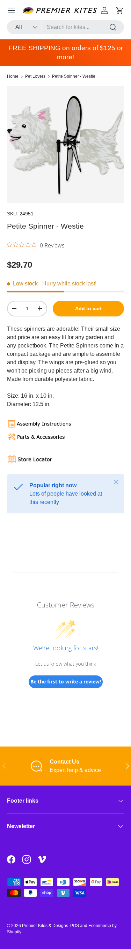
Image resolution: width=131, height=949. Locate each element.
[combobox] (65, 27)
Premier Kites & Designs (45, 925)
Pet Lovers (35, 76)
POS (74, 925)
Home (13, 76)
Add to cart (88, 308)
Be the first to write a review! (65, 681)
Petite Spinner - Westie (73, 76)
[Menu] (11, 10)
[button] (120, 10)
